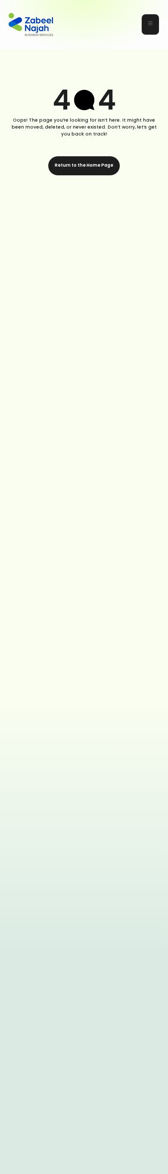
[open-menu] (150, 24)
